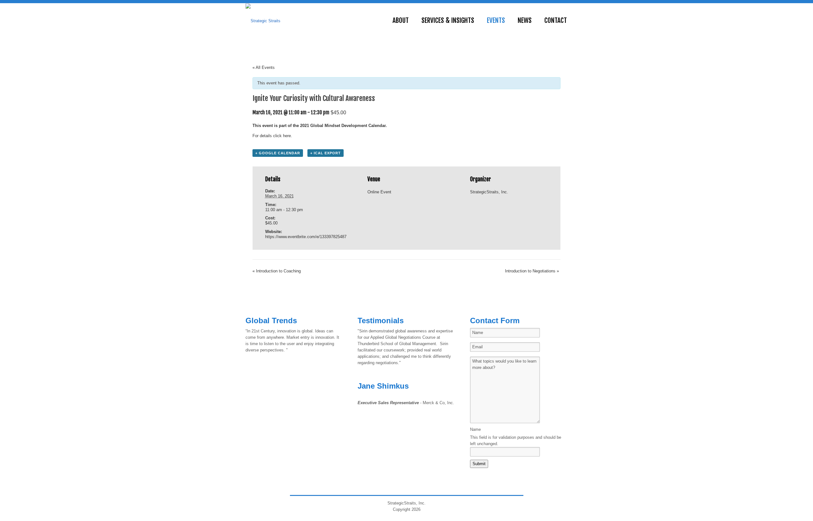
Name (475, 429)
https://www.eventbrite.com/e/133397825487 (305, 236)
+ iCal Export (325, 153)
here (287, 135)
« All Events (263, 67)
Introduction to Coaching (276, 271)
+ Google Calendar (277, 153)
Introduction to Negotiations (532, 271)
